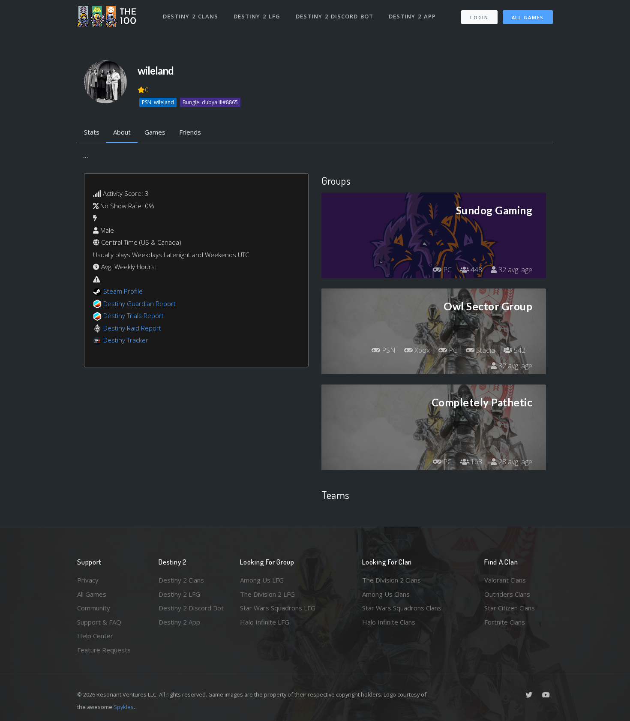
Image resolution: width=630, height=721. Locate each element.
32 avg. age (514, 269)
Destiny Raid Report (132, 328)
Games (154, 132)
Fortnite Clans (504, 622)
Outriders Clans (507, 594)
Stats (91, 132)
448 (475, 269)
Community (93, 608)
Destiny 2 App (412, 16)
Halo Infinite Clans (388, 622)
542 (518, 350)
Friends (190, 132)
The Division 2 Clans (391, 580)
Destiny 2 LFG (257, 16)
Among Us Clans (386, 594)
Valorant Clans (505, 580)
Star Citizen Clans (509, 608)
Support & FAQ (99, 622)
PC (446, 269)
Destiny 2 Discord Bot (334, 16)
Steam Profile (123, 291)
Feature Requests (104, 650)
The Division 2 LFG (267, 594)
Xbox (421, 350)
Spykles (124, 707)
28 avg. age (514, 461)
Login (479, 17)
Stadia (484, 350)
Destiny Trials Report (133, 315)
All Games (528, 17)
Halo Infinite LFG (264, 622)
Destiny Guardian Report (139, 303)
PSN (388, 350)
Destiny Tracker (125, 340)
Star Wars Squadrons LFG (277, 608)
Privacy (88, 580)
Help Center (95, 635)
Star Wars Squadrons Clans (401, 608)
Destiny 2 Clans (190, 16)
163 (475, 461)
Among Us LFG (262, 580)
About (122, 132)
